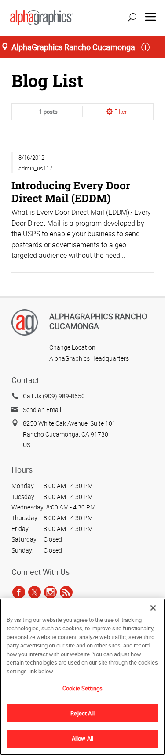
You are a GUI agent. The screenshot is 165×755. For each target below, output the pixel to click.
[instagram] (50, 592)
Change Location (72, 347)
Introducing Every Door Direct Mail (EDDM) (70, 191)
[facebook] (18, 592)
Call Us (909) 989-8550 (54, 396)
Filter (120, 112)
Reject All (82, 713)
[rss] (66, 592)
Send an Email (42, 409)
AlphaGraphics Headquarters (89, 358)
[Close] (153, 608)
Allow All (82, 738)
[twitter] (34, 592)
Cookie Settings (82, 688)
